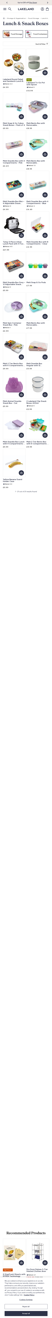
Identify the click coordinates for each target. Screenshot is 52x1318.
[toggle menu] (5, 9)
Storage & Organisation (16, 18)
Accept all (26, 1313)
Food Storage (33, 18)
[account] (42, 9)
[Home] (4, 18)
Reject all (25, 1306)
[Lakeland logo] (26, 9)
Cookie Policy (29, 1295)
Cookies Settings (26, 1300)
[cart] (47, 9)
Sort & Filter (40, 44)
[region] (26, 1297)
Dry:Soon (33, 3)
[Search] (10, 9)
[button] (8, 2)
